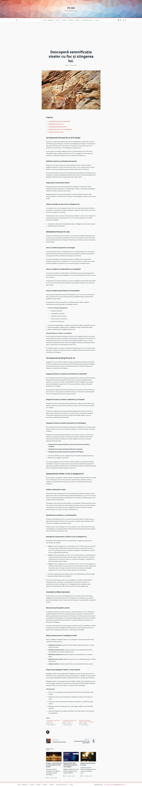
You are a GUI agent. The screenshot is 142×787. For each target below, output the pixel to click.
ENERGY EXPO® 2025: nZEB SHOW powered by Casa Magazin (70, 764)
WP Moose (122, 784)
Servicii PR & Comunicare (87, 20)
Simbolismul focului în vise (55, 124)
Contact (97, 20)
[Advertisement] (71, 33)
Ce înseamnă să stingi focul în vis (57, 126)
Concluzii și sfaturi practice (55, 132)
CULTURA (57, 20)
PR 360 (71, 8)
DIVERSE (77, 20)
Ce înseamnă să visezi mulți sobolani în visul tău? (69, 721)
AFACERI (64, 20)
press (68, 65)
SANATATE (70, 20)
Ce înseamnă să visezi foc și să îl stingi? (59, 121)
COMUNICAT (50, 20)
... (53, 774)
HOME (44, 20)
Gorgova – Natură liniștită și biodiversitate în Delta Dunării (54, 764)
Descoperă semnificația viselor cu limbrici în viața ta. (86, 721)
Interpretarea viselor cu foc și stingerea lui (60, 129)
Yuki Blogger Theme (108, 784)
